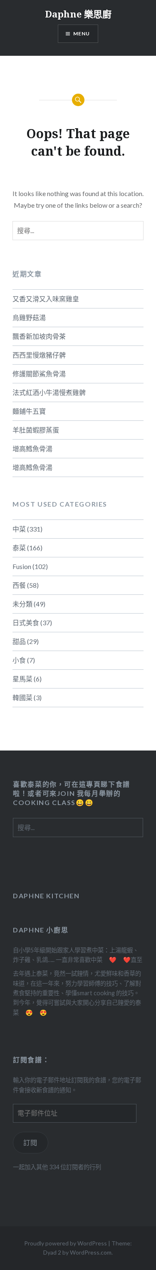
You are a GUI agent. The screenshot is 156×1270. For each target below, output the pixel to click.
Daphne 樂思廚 (78, 13)
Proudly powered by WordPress (65, 1243)
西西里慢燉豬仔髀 (39, 355)
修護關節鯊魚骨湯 (39, 374)
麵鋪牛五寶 (29, 411)
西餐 (19, 585)
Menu (81, 33)
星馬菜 (22, 679)
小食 (19, 660)
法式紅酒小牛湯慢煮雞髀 (49, 392)
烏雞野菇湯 (29, 317)
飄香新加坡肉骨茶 (39, 336)
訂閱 (30, 1142)
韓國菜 (22, 697)
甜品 (19, 641)
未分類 (22, 604)
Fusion (21, 566)
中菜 (19, 529)
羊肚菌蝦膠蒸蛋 (35, 430)
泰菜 (19, 548)
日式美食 (25, 622)
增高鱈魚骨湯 (32, 448)
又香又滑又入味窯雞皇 (45, 299)
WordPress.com (90, 1252)
